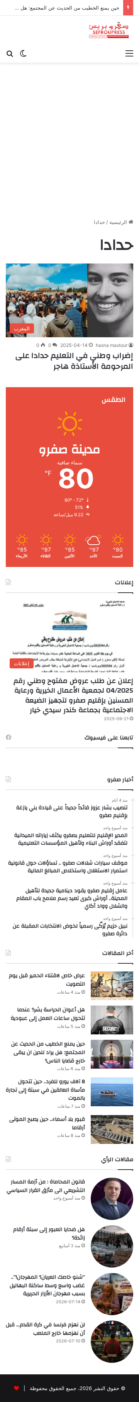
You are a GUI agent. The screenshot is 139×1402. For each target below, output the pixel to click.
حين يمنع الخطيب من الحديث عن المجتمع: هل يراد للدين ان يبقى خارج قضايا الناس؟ (48, 1052)
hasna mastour (111, 345)
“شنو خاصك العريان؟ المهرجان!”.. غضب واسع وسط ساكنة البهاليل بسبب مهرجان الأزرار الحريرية (47, 1285)
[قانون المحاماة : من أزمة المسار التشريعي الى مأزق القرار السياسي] (112, 1199)
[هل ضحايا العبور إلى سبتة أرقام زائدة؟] (112, 1246)
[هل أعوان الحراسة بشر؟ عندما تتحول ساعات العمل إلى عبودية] (112, 1020)
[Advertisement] (69, 143)
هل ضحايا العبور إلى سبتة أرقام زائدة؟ (49, 1234)
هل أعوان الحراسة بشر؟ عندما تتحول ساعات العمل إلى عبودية (48, 1014)
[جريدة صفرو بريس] (108, 30)
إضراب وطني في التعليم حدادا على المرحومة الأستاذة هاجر (74, 360)
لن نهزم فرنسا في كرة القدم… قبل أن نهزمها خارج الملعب (45, 1329)
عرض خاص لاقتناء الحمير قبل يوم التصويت (47, 980)
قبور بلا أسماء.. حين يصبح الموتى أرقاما (47, 1123)
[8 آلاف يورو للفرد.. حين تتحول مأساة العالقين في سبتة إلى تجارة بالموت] (112, 1091)
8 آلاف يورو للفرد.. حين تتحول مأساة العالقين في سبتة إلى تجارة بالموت (45, 1090)
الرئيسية (119, 222)
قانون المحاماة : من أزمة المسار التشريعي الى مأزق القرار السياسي (46, 1186)
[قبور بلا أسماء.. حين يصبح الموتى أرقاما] (112, 1129)
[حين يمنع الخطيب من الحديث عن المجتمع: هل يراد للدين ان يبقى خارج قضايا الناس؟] (112, 1054)
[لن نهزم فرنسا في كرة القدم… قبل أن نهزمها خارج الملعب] (112, 1342)
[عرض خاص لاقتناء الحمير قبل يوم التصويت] (112, 985)
